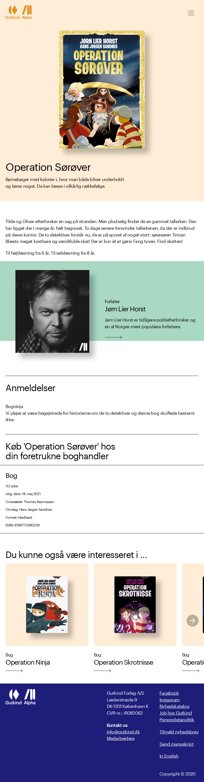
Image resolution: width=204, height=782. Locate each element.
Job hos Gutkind (175, 712)
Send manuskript (176, 743)
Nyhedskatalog (174, 705)
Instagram (169, 698)
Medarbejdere (120, 737)
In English (168, 755)
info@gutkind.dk (123, 731)
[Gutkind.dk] (18, 13)
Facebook (169, 692)
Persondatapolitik (176, 718)
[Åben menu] (191, 12)
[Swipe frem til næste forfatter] (193, 621)
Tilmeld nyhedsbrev (179, 731)
